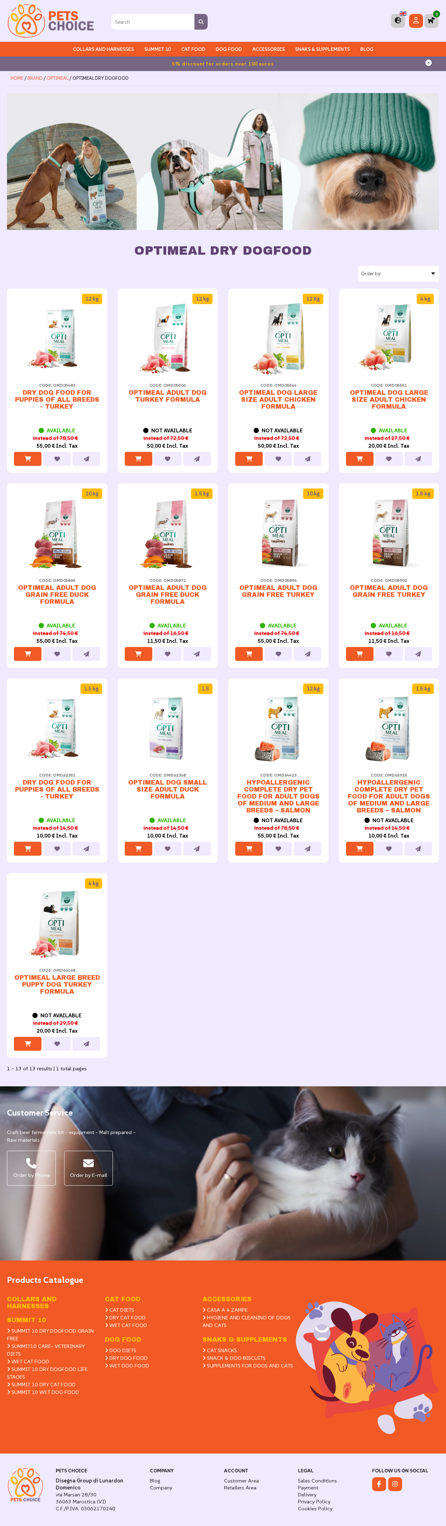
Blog (367, 49)
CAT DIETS (121, 1310)
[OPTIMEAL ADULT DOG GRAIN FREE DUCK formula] (57, 533)
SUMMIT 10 (26, 1320)
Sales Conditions (317, 1480)
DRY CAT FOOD (127, 1317)
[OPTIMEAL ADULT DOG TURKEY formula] (168, 338)
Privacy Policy (314, 1501)
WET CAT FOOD (29, 1361)
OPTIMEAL (58, 78)
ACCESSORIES (227, 1299)
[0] (431, 20)
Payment (308, 1487)
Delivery (307, 1494)
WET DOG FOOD (128, 1365)
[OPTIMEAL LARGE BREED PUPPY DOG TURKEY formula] (57, 923)
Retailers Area (240, 1487)
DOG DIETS (122, 1350)
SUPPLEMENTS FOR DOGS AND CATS (249, 1365)
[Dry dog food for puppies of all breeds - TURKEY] (57, 338)
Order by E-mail (88, 1175)
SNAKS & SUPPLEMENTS (322, 49)
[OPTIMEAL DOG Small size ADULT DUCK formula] (168, 728)
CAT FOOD (122, 1299)
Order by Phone (31, 1175)
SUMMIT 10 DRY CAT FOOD (43, 1384)
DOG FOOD (123, 1339)
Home (16, 78)
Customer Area (241, 1480)
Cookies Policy (315, 1508)
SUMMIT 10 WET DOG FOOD (44, 1392)
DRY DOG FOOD (128, 1358)
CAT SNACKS (221, 1350)
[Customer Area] (416, 20)
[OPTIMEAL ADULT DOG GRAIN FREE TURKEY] (278, 533)
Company (161, 1487)
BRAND (35, 78)
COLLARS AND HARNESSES (103, 49)
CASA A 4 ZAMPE (227, 1310)
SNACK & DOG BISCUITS (236, 1358)
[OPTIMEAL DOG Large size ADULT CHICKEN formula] (278, 338)
